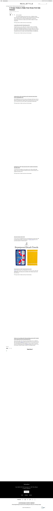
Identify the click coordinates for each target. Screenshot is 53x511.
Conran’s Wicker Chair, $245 (18, 25)
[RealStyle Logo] (19, 499)
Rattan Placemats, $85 (26, 25)
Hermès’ (15, 270)
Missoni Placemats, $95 (26, 339)
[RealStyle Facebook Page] (22, 499)
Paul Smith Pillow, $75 (20, 97)
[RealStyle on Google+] (32, 499)
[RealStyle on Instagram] (25, 499)
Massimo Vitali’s (31, 239)
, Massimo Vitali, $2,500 (19, 236)
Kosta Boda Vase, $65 (25, 96)
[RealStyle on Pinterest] (27, 499)
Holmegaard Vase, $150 (17, 96)
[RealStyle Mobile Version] (35, 499)
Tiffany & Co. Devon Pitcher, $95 (19, 338)
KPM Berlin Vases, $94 (17, 166)
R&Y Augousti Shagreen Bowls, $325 (30, 338)
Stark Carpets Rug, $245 (25, 166)
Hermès (26, 488)
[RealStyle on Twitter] (30, 499)
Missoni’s (27, 344)
